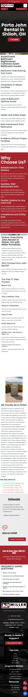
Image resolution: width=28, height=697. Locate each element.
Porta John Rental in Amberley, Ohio (13, 492)
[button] (14, 572)
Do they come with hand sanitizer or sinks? (14, 587)
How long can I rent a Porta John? (13, 591)
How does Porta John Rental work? (13, 576)
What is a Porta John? (9, 573)
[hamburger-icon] (25, 5)
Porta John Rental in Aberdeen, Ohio (13, 483)
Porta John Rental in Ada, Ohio (12, 485)
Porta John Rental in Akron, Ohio (12, 487)
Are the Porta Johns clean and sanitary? (12, 582)
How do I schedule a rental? (11, 594)
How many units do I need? (11, 579)
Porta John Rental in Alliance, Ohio (13, 490)
